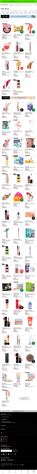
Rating (30, 12)
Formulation (25, 12)
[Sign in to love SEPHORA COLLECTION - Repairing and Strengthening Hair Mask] (23, 317)
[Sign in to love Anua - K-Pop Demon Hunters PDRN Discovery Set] (23, 138)
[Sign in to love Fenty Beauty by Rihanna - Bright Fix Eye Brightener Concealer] (11, 390)
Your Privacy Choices (19, 464)
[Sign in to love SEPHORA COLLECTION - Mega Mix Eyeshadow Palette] (34, 138)
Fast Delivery (12, 12)
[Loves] (33, 4)
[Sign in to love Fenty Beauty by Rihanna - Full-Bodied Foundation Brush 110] (23, 228)
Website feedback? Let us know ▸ (18, 411)
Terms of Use (7, 464)
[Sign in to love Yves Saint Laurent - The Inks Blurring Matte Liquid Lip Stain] (11, 317)
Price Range (17, 12)
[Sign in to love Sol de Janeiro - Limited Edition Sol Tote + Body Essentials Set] (34, 156)
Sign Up (15, 450)
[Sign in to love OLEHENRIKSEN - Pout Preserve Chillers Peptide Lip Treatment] (34, 24)
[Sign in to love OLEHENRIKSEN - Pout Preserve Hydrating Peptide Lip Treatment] (23, 60)
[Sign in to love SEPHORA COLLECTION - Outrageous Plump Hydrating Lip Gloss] (23, 42)
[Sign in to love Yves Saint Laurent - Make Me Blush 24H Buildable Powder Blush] (11, 24)
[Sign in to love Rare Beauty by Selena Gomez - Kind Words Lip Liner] (23, 120)
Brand (21, 12)
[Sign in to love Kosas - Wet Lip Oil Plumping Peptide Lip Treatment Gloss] (23, 264)
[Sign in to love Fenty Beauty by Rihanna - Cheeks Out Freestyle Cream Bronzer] (11, 192)
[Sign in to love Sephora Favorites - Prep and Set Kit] (34, 373)
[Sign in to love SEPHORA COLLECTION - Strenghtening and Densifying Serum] (34, 300)
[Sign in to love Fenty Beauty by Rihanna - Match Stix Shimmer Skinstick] (11, 174)
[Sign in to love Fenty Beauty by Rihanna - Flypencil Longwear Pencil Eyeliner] (34, 246)
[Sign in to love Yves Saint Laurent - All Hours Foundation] (11, 300)
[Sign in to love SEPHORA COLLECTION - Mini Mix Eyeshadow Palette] (34, 210)
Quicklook (7, 32)
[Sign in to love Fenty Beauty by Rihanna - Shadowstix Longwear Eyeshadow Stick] (34, 42)
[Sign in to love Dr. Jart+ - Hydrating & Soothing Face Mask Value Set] (23, 156)
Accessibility (11, 464)
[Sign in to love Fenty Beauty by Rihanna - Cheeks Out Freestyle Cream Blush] (11, 42)
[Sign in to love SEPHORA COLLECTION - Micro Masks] (23, 192)
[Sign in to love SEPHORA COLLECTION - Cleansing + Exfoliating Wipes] (23, 24)
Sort (3, 12)
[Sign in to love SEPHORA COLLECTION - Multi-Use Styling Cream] (23, 373)
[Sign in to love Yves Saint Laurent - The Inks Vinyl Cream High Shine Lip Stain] (23, 353)
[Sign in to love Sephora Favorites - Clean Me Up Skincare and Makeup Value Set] (23, 282)
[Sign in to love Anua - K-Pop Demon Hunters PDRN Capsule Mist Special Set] (11, 120)
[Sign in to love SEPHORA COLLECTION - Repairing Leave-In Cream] (34, 317)
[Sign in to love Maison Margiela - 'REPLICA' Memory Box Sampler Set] (11, 373)
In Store (8, 12)
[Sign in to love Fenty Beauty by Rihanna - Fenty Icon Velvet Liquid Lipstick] (11, 138)
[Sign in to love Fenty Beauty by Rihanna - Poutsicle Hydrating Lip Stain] (11, 80)
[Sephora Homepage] (4, 5)
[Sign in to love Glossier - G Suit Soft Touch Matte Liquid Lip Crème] (34, 192)
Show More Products (24, 398)
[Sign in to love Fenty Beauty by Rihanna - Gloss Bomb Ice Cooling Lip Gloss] (11, 156)
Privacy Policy (2, 464)
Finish (33, 12)
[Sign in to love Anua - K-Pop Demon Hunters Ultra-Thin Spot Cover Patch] (34, 264)
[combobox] (20, 5)
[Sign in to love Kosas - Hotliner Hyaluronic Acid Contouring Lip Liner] (34, 335)
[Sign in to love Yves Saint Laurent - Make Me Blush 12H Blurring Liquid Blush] (11, 210)
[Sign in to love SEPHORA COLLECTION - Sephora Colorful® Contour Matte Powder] (34, 353)
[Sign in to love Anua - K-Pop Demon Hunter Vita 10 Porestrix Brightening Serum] (11, 282)
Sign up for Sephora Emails (5, 448)
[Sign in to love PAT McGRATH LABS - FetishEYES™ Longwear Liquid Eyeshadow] (34, 174)
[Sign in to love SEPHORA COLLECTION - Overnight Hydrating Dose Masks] (34, 102)
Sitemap (14, 464)
